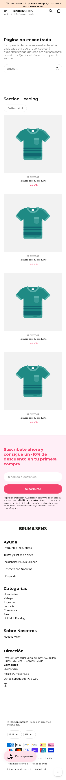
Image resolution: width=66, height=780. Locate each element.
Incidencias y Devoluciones (20, 562)
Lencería (9, 606)
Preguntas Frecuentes (18, 547)
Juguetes (9, 602)
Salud (7, 614)
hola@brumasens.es (16, 673)
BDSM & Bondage (15, 618)
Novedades (11, 594)
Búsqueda (10, 576)
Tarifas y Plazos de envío (19, 555)
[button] (8, 11)
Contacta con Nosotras (18, 569)
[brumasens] (23, 10)
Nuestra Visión (12, 636)
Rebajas (8, 598)
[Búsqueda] (57, 69)
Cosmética (10, 610)
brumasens (22, 722)
